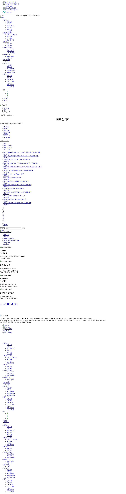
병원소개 (6, 235)
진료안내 (6, 386)
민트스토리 (6, 132)
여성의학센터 (7, 355)
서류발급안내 (11, 395)
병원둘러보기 (11, 348)
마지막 (5, 225)
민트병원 (6, 108)
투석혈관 (9, 366)
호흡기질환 (10, 379)
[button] (8, 304)
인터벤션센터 (7, 370)
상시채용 (9, 354)
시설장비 (9, 350)
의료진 (9, 346)
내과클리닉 (6, 377)
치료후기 (6, 128)
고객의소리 (6, 137)
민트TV (5, 134)
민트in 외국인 (7, 147)
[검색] (2, 230)
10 (4, 221)
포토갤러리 (6, 135)
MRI (8, 384)
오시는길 (6, 244)
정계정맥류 (10, 372)
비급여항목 (6, 242)
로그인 (5, 420)
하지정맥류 (10, 374)
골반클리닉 (10, 363)
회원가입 (6, 422)
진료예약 (9, 388)
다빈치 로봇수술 (12, 357)
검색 (23, 228)
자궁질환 (9, 359)
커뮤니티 (6, 110)
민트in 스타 (6, 149)
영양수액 (9, 381)
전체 (4, 143)
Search (37, 15)
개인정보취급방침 (8, 238)
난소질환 (9, 361)
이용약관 (6, 236)
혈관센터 (6, 365)
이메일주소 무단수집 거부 (11, 240)
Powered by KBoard (5, 232)
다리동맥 (9, 368)
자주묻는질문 (11, 393)
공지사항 (6, 126)
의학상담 (9, 390)
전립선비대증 (11, 375)
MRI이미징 (6, 383)
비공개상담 (10, 391)
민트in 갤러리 (7, 145)
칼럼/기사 (6, 130)
